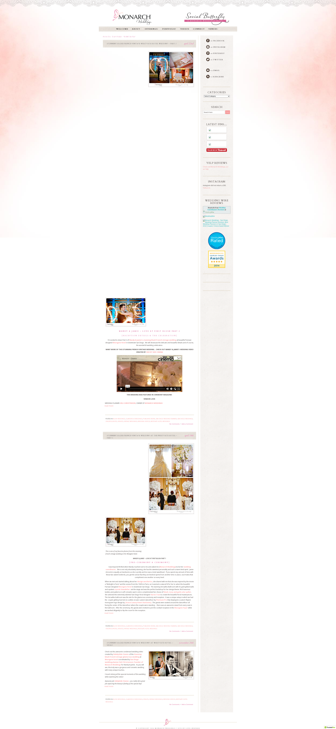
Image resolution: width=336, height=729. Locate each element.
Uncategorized (111, 421)
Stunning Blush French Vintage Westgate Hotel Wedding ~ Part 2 (142, 44)
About (136, 29)
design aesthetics (144, 581)
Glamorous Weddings (134, 419)
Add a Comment (187, 424)
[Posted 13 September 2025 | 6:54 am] (217, 137)
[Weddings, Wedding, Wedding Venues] (216, 235)
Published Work (149, 419)
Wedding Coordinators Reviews (217, 209)
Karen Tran (155, 595)
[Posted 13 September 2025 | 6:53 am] (217, 144)
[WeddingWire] (216, 216)
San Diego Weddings (185, 419)
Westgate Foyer (181, 608)
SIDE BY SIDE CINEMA (154, 352)
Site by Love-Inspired (189, 728)
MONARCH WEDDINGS (153, 403)
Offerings (151, 29)
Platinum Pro (161, 600)
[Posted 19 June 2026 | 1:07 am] (217, 130)
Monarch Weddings (168, 567)
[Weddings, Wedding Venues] (216, 253)
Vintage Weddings (130, 421)
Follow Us (206, 188)
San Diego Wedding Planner (166, 419)
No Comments (174, 424)
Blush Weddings (119, 419)
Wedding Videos (144, 421)
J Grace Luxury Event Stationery (138, 602)
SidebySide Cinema (121, 681)
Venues (213, 29)
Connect (199, 29)
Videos (184, 29)
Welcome (122, 29)
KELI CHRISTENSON (128, 403)
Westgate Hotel (119, 343)
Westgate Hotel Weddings (160, 421)
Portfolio (169, 29)
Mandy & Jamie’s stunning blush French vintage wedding (152, 340)
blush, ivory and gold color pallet (177, 592)
